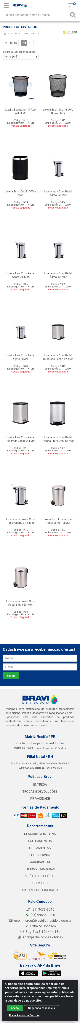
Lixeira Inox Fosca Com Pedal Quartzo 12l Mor (20, 521)
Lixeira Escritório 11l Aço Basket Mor (20, 111)
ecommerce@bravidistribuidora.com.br (42, 920)
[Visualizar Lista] (30, 43)
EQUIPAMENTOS (40, 841)
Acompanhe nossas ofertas (42, 937)
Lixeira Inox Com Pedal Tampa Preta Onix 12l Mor (58, 439)
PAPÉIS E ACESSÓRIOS (40, 876)
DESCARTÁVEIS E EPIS (40, 834)
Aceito (15, 1008)
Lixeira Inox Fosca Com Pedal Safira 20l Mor (20, 602)
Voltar (71, 32)
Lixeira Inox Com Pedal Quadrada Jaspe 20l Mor (20, 439)
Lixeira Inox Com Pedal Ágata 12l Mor (58, 193)
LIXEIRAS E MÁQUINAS (40, 869)
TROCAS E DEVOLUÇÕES (40, 791)
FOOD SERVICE (40, 855)
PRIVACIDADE (40, 798)
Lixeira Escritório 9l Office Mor (20, 193)
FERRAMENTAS (40, 848)
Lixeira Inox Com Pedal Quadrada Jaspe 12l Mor (58, 357)
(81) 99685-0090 (42, 915)
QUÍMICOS (40, 883)
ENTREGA (40, 784)
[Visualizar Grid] (24, 43)
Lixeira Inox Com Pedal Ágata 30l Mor (58, 275)
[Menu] (6, 5)
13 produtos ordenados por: (20, 51)
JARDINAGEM (40, 862)
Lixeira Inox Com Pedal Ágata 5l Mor (20, 357)
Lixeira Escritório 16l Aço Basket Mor (58, 111)
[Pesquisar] (73, 15)
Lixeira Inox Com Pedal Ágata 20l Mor (20, 275)
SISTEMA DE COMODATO (40, 890)
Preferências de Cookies (24, 1015)
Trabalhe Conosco (42, 926)
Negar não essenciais (41, 1008)
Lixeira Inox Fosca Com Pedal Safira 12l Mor (58, 521)
